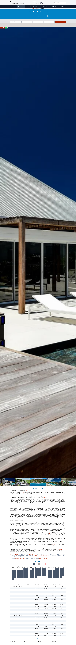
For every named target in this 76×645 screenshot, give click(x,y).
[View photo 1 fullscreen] (7, 482)
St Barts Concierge (32, 6)
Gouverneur (18, 548)
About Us (54, 6)
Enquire (2, 27)
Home (12, 6)
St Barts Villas (21, 6)
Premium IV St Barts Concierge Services (42, 555)
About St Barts (44, 6)
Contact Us (62, 6)
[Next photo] (74, 252)
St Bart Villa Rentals (33, 554)
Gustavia (54, 544)
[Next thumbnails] (72, 482)
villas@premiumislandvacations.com (18, 3)
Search (61, 21)
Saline (22, 548)
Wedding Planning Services (20, 558)
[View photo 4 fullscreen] (53, 482)
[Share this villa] (7, 27)
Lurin (38, 13)
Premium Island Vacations (51, 548)
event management (43, 558)
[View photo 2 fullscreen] (22, 482)
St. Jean (44, 497)
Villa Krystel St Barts (38, 12)
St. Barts (22, 492)
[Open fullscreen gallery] (38, 252)
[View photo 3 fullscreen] (38, 482)
